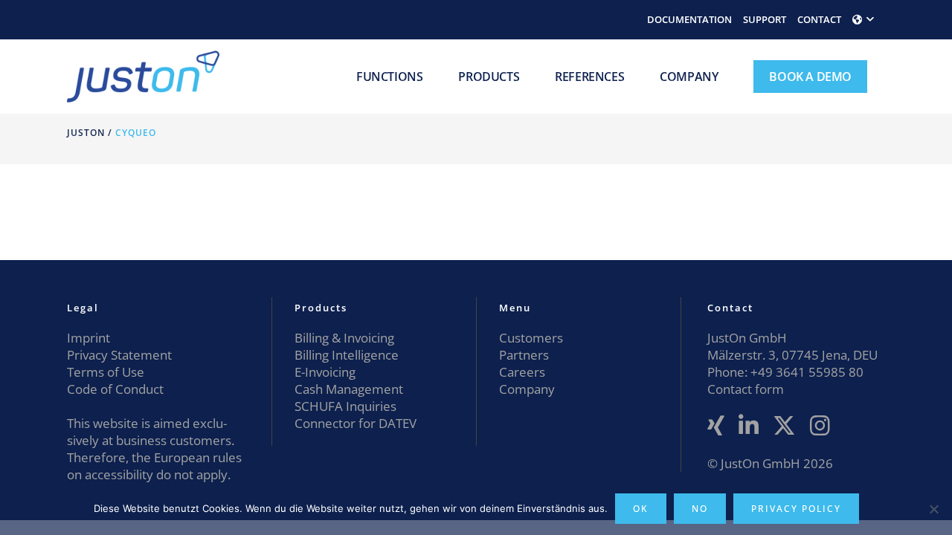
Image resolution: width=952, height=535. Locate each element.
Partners (524, 354)
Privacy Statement (119, 354)
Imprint (88, 337)
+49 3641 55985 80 (805, 371)
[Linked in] (749, 426)
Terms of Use (105, 371)
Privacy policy (796, 508)
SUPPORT (764, 19)
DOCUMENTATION (689, 19)
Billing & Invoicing (344, 337)
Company (527, 389)
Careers (522, 371)
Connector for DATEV (355, 423)
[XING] (715, 426)
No (700, 508)
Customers (531, 337)
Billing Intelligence (347, 354)
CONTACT (819, 19)
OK (641, 508)
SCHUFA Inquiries (345, 406)
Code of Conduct (115, 389)
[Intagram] (820, 426)
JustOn (86, 132)
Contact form (745, 389)
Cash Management (349, 389)
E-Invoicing (325, 371)
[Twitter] (784, 426)
